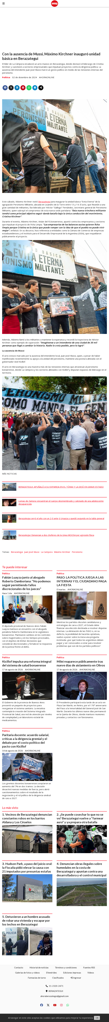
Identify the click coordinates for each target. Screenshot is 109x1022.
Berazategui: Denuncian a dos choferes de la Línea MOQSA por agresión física (56, 535)
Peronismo (77, 551)
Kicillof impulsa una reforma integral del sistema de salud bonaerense (26, 663)
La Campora (47, 551)
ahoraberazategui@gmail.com (54, 996)
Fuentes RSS (89, 967)
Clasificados (58, 977)
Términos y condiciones (66, 967)
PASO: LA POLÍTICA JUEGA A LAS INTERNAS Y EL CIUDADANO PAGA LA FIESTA (82, 581)
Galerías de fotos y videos (27, 972)
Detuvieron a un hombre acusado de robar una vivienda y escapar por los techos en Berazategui (26, 920)
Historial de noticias (39, 967)
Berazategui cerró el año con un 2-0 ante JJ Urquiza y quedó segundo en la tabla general (61, 518)
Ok (97, 1017)
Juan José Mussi (31, 551)
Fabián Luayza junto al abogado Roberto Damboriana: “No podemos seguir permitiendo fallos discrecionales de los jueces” (26, 583)
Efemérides (51, 972)
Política (6, 77)
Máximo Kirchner (62, 551)
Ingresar (77, 977)
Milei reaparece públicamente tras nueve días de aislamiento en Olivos (81, 663)
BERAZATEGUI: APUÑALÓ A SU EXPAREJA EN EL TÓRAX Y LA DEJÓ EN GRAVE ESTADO (61, 486)
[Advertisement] (54, 28)
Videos (90, 972)
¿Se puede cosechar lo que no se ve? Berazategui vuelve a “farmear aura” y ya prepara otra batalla (80, 818)
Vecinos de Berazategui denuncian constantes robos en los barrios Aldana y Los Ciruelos (27, 818)
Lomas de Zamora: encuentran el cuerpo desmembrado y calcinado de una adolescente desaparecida (61, 502)
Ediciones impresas (72, 972)
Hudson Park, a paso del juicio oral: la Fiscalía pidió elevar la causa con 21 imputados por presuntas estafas (27, 867)
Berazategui (44, 201)
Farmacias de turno (37, 977)
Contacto (18, 967)
